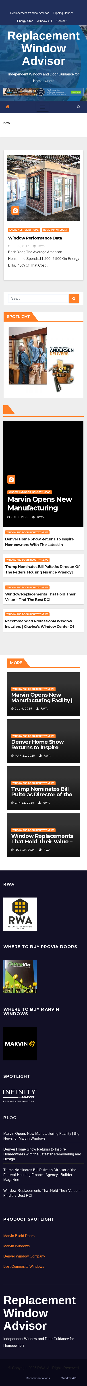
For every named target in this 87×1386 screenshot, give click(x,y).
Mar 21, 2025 (25, 755)
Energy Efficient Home (24, 230)
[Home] (7, 107)
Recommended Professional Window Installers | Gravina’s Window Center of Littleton (39, 626)
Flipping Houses (63, 13)
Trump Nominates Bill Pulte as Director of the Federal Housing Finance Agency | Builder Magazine (42, 572)
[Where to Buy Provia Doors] (20, 977)
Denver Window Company (24, 1256)
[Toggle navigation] (42, 107)
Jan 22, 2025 (24, 802)
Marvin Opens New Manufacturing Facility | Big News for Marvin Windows (41, 703)
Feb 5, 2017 (20, 246)
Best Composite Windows (23, 1266)
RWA (41, 246)
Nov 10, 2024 (25, 849)
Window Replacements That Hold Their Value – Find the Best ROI (42, 841)
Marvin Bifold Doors (19, 1236)
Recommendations (38, 1378)
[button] (79, 106)
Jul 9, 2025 (19, 517)
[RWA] (20, 914)
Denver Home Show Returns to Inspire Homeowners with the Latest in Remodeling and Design (39, 544)
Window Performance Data (35, 238)
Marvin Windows (16, 1246)
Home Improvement (55, 230)
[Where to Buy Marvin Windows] (20, 1044)
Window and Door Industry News (29, 492)
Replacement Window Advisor (29, 13)
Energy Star (25, 21)
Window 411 (44, 21)
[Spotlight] (20, 1095)
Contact (61, 21)
